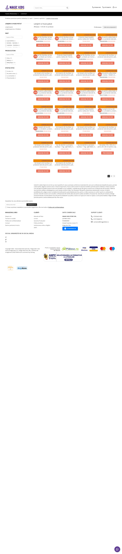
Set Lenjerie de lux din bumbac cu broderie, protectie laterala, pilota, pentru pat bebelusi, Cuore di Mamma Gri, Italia (107, 110)
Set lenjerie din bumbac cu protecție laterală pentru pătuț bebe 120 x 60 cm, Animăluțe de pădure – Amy (64, 128)
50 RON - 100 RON (12, 43)
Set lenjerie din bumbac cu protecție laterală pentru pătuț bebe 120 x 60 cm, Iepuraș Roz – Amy (86, 74)
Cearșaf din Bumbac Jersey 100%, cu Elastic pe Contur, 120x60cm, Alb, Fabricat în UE (43, 38)
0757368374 (97, 219)
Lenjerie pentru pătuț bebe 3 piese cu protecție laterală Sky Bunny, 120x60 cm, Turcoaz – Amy (86, 92)
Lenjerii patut (9, 27)
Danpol (43, 35)
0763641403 (97, 216)
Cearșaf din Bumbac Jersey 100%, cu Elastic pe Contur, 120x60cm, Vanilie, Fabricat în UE (86, 56)
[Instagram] (5, 242)
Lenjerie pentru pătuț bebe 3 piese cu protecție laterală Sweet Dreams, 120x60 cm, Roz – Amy (43, 92)
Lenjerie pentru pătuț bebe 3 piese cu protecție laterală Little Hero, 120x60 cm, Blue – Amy (64, 110)
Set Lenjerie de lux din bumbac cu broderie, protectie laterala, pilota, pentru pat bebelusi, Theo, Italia (43, 128)
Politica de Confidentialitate (56, 207)
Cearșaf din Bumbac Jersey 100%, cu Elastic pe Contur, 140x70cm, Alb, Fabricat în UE (64, 38)
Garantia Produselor (39, 221)
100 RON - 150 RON (12, 45)
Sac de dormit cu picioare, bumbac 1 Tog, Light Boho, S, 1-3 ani (86, 146)
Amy (8, 58)
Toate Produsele (11, 14)
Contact (24, 14)
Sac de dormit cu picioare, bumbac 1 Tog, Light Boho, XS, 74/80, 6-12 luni (64, 146)
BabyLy (9, 60)
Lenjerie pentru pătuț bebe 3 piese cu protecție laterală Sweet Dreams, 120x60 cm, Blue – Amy (64, 92)
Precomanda (10, 78)
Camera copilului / (40, 18)
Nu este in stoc (11, 73)
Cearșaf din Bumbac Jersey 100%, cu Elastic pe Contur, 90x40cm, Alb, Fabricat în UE (43, 56)
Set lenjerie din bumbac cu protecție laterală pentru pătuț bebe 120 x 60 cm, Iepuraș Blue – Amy (64, 74)
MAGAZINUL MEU (11, 212)
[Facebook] (5, 237)
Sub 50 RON (10, 41)
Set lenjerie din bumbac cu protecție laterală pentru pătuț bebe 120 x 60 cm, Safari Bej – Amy (107, 128)
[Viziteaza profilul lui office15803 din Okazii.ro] (10, 268)
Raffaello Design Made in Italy (107, 107)
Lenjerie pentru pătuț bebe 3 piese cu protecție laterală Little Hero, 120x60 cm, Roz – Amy (43, 110)
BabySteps (10, 62)
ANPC (35, 227)
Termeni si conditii (10, 218)
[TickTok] (5, 239)
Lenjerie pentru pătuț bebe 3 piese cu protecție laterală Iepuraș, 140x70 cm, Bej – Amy (107, 38)
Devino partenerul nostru (12, 225)
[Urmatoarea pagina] (114, 176)
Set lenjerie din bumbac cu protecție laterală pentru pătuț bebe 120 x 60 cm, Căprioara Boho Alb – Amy (43, 74)
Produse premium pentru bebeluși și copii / (19, 18)
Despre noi (8, 216)
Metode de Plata (38, 216)
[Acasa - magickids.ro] (14, 7)
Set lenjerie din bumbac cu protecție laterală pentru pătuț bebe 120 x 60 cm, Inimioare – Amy (43, 146)
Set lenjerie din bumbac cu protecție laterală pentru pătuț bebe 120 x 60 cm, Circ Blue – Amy (43, 164)
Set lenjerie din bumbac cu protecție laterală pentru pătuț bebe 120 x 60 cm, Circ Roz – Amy (64, 164)
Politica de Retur (38, 223)
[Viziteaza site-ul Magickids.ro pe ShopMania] (22, 268)
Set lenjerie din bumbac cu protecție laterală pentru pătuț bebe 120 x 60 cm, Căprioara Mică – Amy (86, 128)
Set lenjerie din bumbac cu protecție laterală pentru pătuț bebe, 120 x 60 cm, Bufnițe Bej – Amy (107, 56)
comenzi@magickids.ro (101, 222)
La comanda (10, 76)
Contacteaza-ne (71, 228)
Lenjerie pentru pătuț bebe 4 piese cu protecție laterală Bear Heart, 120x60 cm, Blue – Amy (107, 92)
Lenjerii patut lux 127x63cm (13, 29)
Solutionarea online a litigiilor (42, 225)
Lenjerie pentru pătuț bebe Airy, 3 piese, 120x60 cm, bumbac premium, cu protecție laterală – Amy (107, 74)
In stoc (9, 71)
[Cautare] (67, 7)
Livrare (36, 218)
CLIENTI (36, 212)
